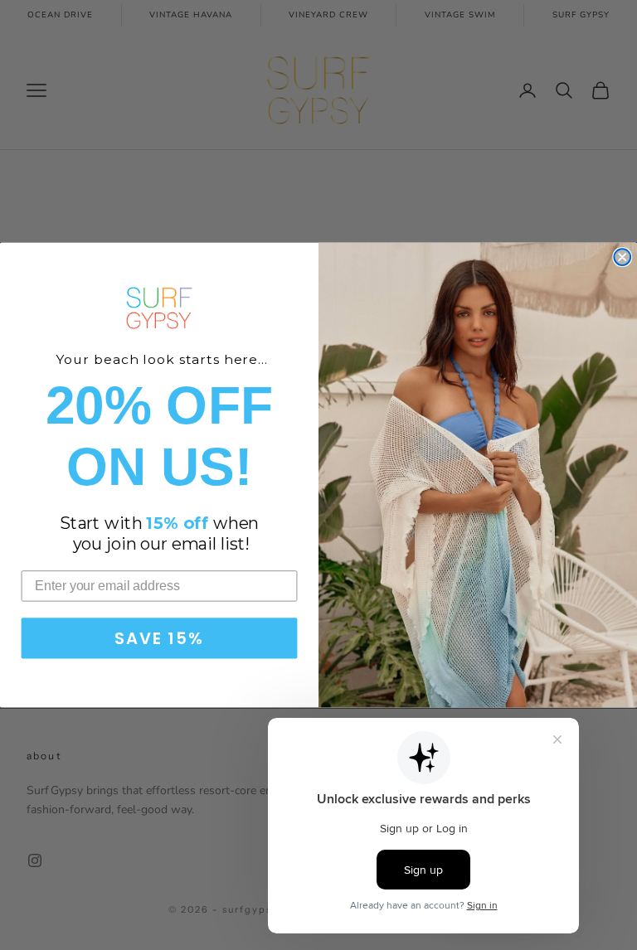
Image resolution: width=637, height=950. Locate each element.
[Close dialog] (622, 257)
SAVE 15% (158, 638)
